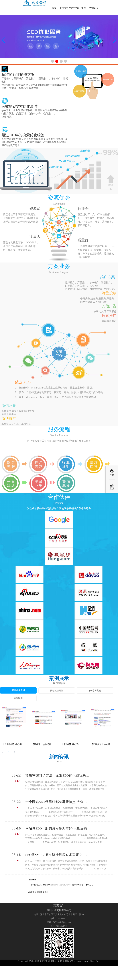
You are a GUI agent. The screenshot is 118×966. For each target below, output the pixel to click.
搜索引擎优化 (42, 892)
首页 (54, 8)
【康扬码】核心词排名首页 (73, 744)
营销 (56, 884)
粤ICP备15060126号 (62, 961)
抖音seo (64, 8)
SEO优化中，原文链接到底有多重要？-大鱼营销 (57, 855)
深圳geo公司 (77, 884)
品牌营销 (74, 8)
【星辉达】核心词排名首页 (43, 744)
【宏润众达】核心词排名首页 (102, 744)
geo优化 (89, 884)
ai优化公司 (32, 892)
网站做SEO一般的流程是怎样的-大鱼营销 (56, 828)
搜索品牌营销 (65, 884)
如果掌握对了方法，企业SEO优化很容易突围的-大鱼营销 (57, 775)
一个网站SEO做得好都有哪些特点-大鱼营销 (57, 802)
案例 (83, 8)
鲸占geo (46, 884)
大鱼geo (93, 8)
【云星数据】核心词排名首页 (14, 744)
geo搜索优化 (36, 884)
